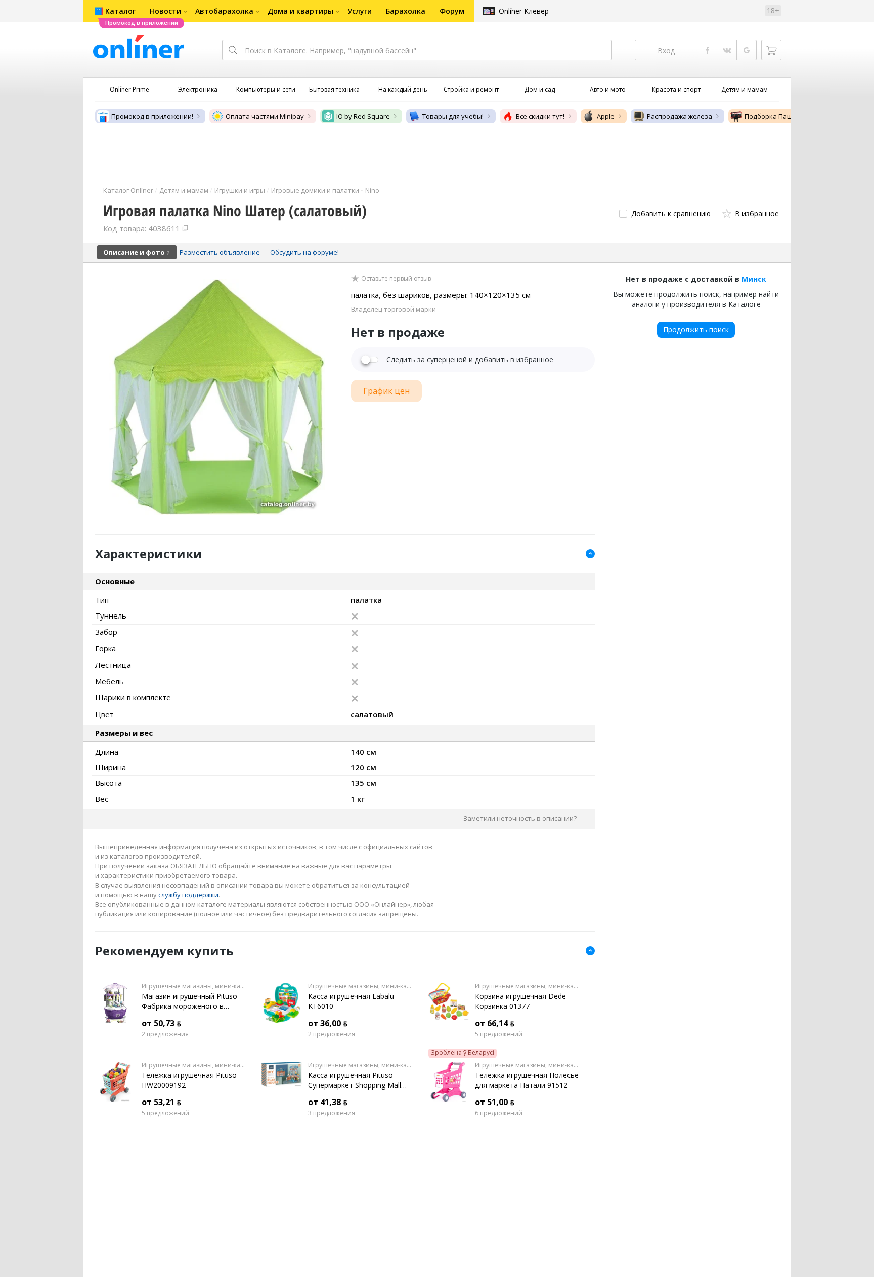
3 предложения (331, 1113)
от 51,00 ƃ (494, 1102)
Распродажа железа (679, 116)
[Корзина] (771, 50)
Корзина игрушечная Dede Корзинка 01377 (520, 1001)
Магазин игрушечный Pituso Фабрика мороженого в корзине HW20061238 (189, 1001)
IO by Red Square (363, 116)
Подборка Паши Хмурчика (787, 116)
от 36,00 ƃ (327, 1023)
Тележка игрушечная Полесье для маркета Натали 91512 (527, 1080)
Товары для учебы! (453, 116)
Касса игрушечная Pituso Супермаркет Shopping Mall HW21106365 (354, 1080)
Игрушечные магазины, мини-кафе (194, 986)
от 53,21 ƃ (161, 1102)
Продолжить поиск (696, 329)
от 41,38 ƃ (327, 1102)
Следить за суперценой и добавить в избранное (469, 360)
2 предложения (165, 1034)
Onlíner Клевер (524, 11)
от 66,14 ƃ (494, 1023)
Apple (606, 116)
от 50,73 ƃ (161, 1023)
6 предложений (498, 1113)
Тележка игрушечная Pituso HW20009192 (189, 1080)
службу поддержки (188, 894)
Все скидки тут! (540, 116)
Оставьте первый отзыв (396, 278)
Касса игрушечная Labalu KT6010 (351, 1001)
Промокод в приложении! (152, 116)
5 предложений (498, 1034)
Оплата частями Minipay (265, 116)
